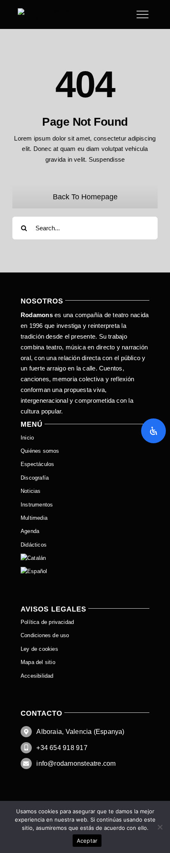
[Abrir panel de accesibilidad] (153, 430)
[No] (160, 827)
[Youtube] (47, 11)
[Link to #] (142, 14)
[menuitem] (85, 558)
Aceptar (87, 840)
